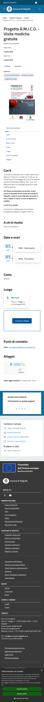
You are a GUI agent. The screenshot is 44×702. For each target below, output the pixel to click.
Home (4, 18)
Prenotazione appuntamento (15, 648)
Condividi (7, 66)
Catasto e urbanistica (12, 548)
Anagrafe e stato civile (12, 535)
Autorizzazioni (10, 578)
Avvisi (7, 595)
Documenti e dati (11, 525)
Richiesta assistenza (12, 658)
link (3, 685)
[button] (22, 698)
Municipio (15, 297)
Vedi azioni (17, 66)
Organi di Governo (11, 505)
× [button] (41, 670)
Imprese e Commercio (12, 545)
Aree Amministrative (12, 508)
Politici (7, 518)
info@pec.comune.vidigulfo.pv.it (16, 636)
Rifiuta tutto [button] (22, 694)
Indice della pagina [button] (13, 128)
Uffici (6, 511)
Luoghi (7, 604)
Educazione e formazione (13, 561)
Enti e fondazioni (10, 515)
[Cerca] (39, 9)
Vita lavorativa (10, 541)
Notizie (7, 588)
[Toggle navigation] (4, 9)
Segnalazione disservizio (13, 651)
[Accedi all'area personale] (36, 2)
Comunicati (9, 591)
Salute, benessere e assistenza (15, 574)
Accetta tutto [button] (22, 689)
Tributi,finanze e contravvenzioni (16, 568)
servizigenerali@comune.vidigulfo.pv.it (22, 347)
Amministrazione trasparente (15, 668)
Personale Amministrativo (14, 521)
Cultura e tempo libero (12, 538)
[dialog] (22, 685)
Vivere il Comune (16, 18)
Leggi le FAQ (9, 654)
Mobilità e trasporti (11, 551)
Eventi (26, 18)
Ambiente (8, 571)
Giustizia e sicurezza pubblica (15, 565)
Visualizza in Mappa (22, 321)
